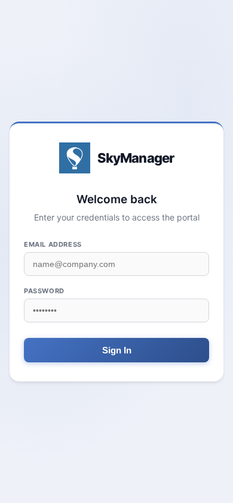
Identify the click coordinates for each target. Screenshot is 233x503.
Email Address (53, 244)
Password (44, 291)
